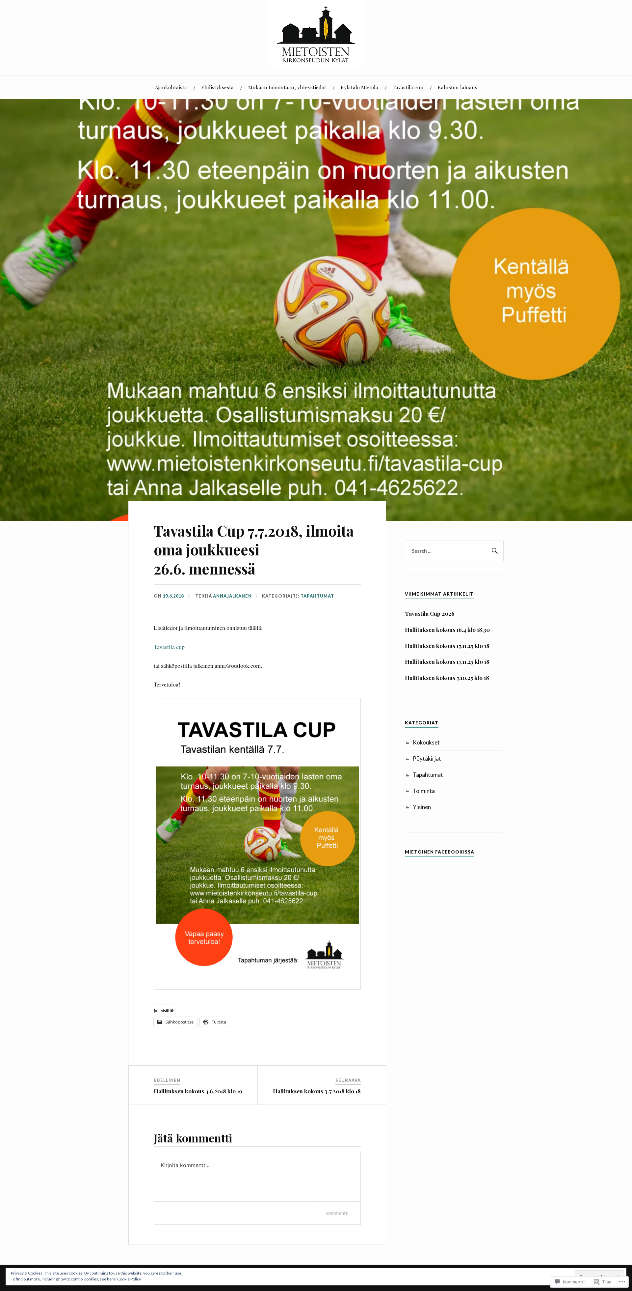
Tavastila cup (408, 87)
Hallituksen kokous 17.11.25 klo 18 (447, 645)
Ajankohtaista (171, 87)
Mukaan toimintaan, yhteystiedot (287, 87)
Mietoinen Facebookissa (439, 852)
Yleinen (422, 806)
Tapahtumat (317, 596)
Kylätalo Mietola (359, 87)
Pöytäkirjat (427, 758)
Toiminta (424, 790)
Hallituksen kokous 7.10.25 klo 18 (447, 677)
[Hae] (494, 551)
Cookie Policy (129, 1279)
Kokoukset (426, 742)
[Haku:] (454, 551)
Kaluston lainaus (457, 87)
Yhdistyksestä (217, 87)
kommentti (337, 1213)
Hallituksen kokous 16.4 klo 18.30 (447, 629)
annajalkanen (232, 596)
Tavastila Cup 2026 (430, 613)
